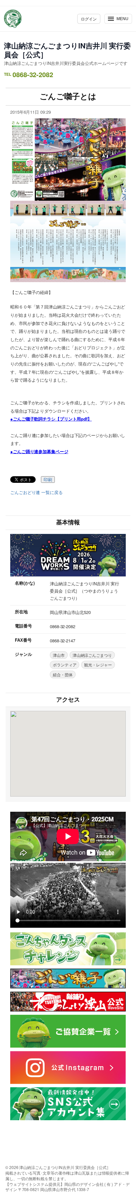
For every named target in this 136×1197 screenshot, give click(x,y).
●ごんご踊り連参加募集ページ (39, 451)
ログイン (89, 18)
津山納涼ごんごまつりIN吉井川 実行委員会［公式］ (67, 50)
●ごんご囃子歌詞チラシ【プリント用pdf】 (51, 419)
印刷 (48, 479)
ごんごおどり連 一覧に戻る (36, 492)
